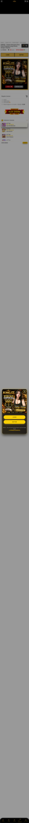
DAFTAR (14, 421)
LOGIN (14, 417)
